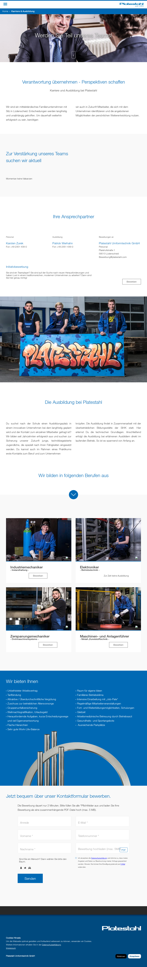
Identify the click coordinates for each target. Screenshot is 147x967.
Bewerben (132, 281)
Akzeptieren (134, 956)
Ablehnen (121, 956)
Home (5, 11)
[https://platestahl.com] (133, 4)
